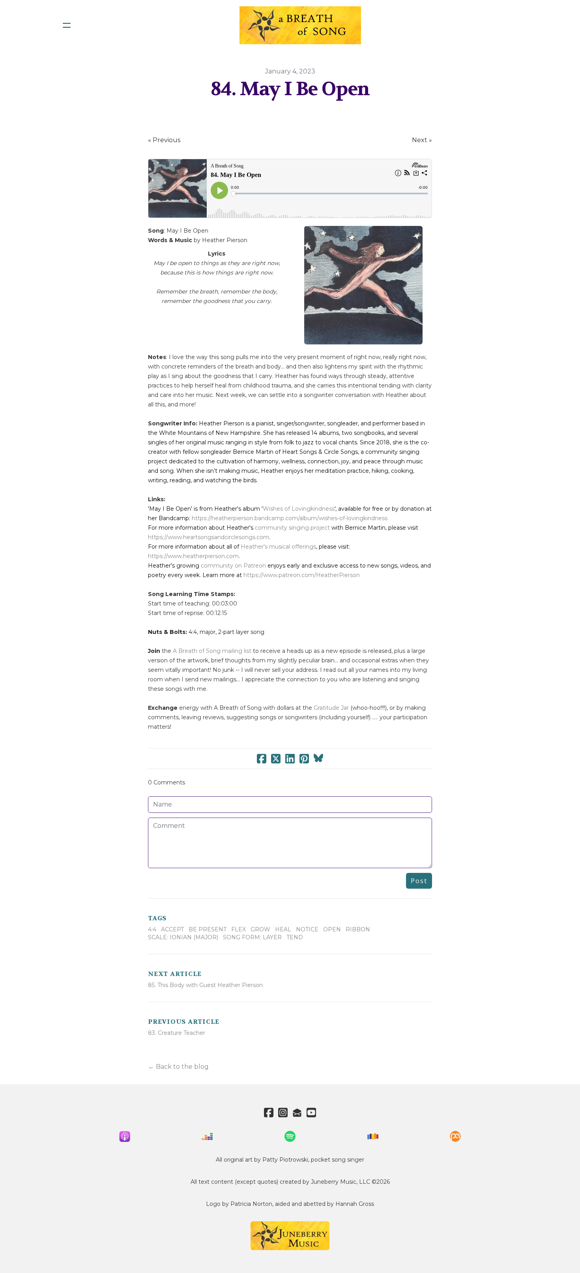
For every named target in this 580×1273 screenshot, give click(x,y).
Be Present (207, 929)
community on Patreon (233, 565)
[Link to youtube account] (311, 1112)
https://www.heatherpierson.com (193, 556)
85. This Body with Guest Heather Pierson (205, 985)
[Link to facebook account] (268, 1112)
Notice (307, 929)
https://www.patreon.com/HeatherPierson (301, 575)
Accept (172, 929)
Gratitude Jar (331, 707)
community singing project (292, 527)
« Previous (164, 140)
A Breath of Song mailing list (212, 650)
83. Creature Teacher (176, 1032)
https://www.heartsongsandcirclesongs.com (208, 537)
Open (332, 929)
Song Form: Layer (252, 937)
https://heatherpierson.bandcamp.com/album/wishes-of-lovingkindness (289, 518)
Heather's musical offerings (278, 546)
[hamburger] (66, 25)
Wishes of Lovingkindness (299, 508)
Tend (294, 937)
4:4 (152, 929)
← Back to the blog (178, 1066)
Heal (283, 929)
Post (419, 880)
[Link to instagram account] (283, 1112)
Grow (260, 929)
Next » (422, 140)
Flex (238, 929)
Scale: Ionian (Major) (183, 937)
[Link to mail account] (297, 1112)
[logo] (300, 25)
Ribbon (358, 929)
